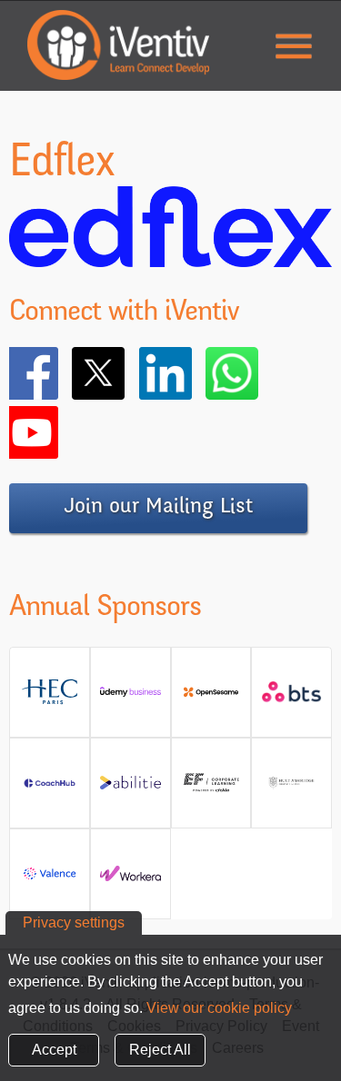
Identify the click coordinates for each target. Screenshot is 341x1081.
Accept (54, 1049)
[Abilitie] (130, 790)
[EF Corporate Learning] (211, 790)
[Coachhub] (49, 790)
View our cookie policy (219, 1008)
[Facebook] (58, 373)
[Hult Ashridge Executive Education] (291, 790)
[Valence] (49, 880)
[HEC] (49, 699)
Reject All (160, 1049)
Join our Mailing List (158, 508)
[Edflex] (170, 255)
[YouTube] (58, 432)
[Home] (118, 45)
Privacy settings (74, 922)
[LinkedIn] (192, 373)
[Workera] (130, 880)
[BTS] (291, 699)
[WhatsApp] (258, 373)
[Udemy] (130, 699)
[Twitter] (124, 373)
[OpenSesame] (211, 699)
